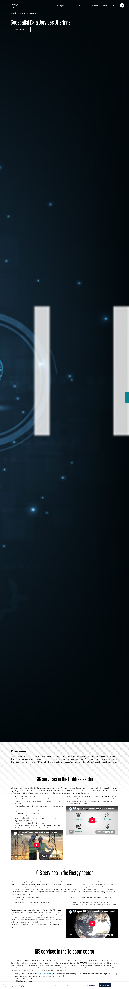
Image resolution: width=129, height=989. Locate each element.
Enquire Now (127, 397)
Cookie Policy (23, 986)
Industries (82, 6)
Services (71, 6)
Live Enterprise (59, 6)
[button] (114, 5)
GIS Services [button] (21, 13)
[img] (14, 5)
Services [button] (13, 13)
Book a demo (20, 29)
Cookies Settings (91, 985)
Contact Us (94, 6)
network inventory (46, 974)
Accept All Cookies (105, 985)
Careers (104, 6)
